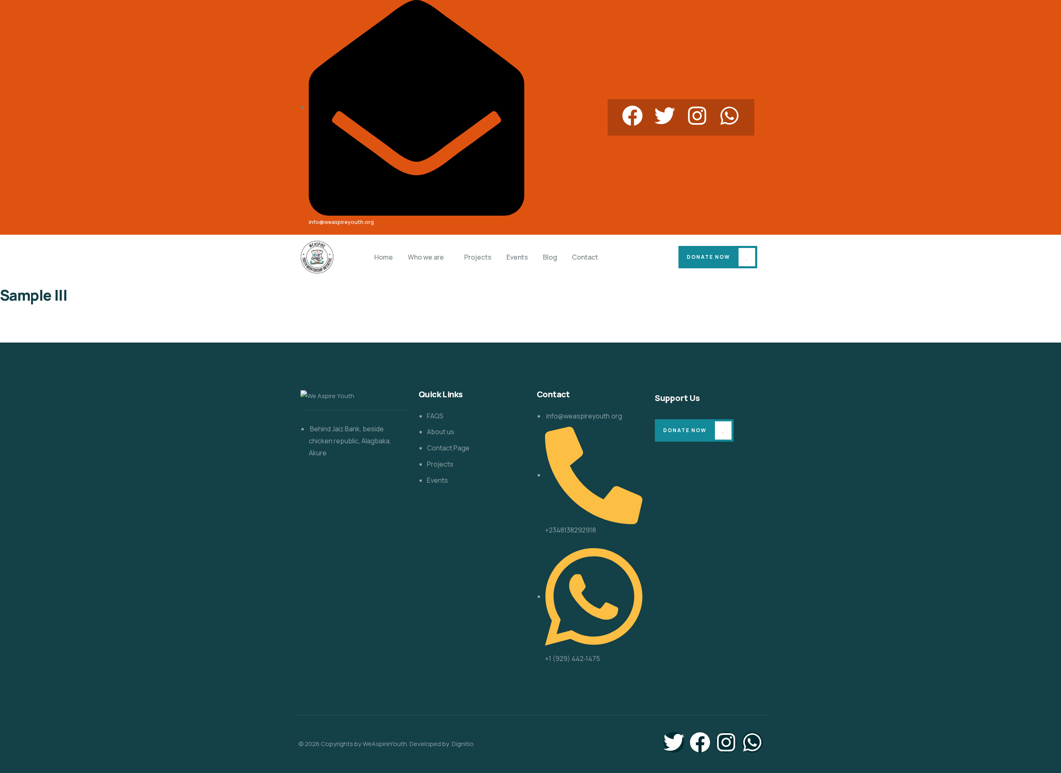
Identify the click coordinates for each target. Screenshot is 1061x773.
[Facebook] (632, 115)
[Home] (317, 257)
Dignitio (462, 743)
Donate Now (708, 256)
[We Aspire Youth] (327, 396)
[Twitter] (664, 115)
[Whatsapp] (729, 115)
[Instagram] (697, 115)
